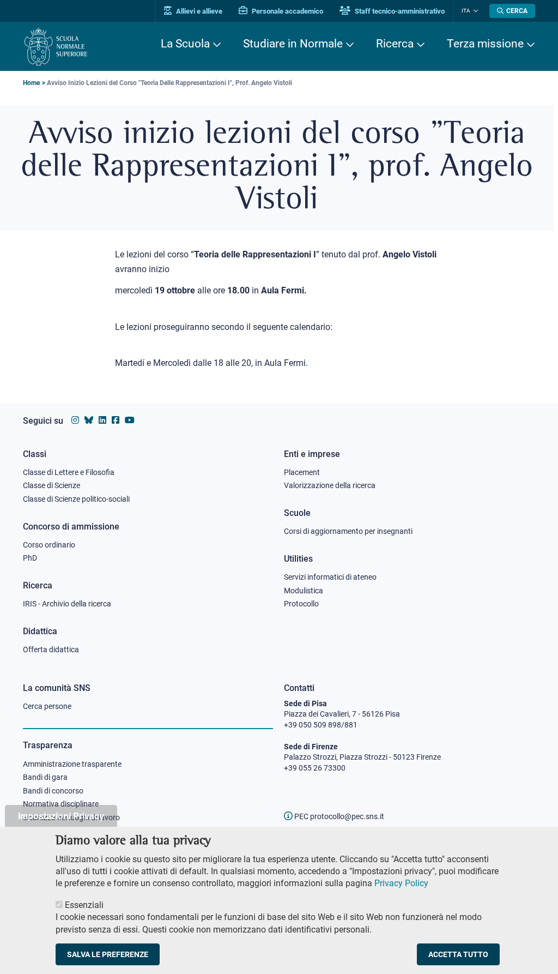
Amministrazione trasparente (72, 764)
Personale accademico (286, 11)
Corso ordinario (49, 544)
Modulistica (303, 590)
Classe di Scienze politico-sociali (76, 499)
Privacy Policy (401, 883)
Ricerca (395, 43)
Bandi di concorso (53, 790)
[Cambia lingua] (474, 11)
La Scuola (185, 43)
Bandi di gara (45, 777)
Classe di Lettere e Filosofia (68, 472)
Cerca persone (47, 706)
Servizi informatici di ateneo (330, 577)
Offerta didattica (51, 649)
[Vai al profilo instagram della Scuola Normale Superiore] (75, 420)
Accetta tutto (458, 954)
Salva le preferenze (107, 954)
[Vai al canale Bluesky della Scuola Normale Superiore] (88, 420)
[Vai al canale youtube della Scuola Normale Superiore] (130, 420)
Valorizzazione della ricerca (329, 485)
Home (31, 83)
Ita (466, 11)
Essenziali (84, 905)
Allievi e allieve (198, 11)
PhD (30, 558)
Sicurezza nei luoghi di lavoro (71, 817)
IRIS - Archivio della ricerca (67, 603)
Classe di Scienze (51, 485)
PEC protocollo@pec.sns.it (338, 816)
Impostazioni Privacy (61, 815)
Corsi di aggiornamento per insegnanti (348, 531)
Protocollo (301, 603)
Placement (302, 472)
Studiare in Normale (293, 43)
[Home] (56, 46)
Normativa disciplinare (61, 803)
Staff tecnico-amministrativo (399, 11)
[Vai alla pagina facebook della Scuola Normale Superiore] (115, 420)
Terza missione (485, 43)
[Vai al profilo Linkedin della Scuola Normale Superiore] (102, 420)
